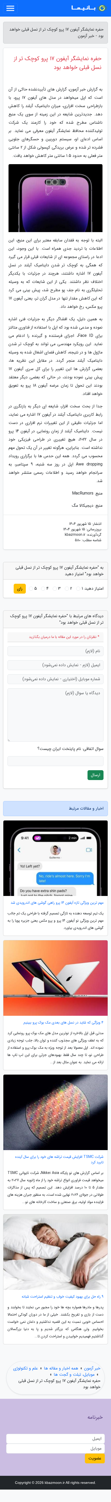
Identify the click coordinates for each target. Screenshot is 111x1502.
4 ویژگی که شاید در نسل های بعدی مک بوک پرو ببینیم (63, 1022)
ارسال (95, 775)
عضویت (94, 1458)
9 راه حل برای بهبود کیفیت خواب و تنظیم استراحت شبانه (63, 1296)
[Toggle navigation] (10, 8)
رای (19, 588)
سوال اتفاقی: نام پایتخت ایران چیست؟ (70, 749)
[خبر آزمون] (89, 8)
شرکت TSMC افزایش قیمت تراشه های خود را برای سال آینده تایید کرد (59, 1159)
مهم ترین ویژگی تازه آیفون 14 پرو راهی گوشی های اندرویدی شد (57, 903)
